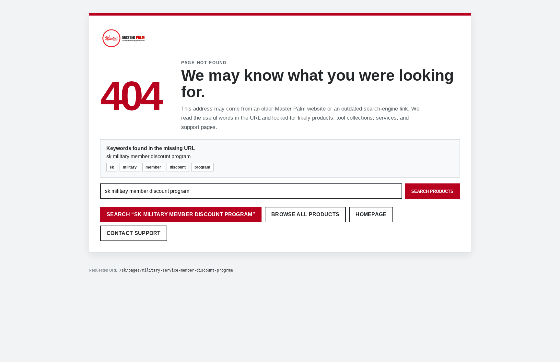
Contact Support (134, 233)
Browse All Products (305, 214)
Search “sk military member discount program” (181, 214)
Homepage (371, 214)
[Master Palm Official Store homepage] (123, 48)
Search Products (432, 191)
